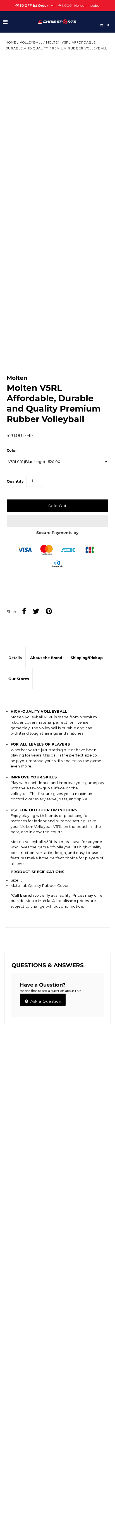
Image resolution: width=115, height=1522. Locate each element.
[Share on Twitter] (37, 612)
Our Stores (18, 678)
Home (11, 42)
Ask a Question (45, 1001)
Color (12, 450)
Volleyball (31, 42)
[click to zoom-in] (99, 66)
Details (15, 657)
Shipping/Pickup (87, 657)
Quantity (15, 481)
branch (27, 895)
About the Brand (46, 657)
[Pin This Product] (50, 612)
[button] (57, 521)
